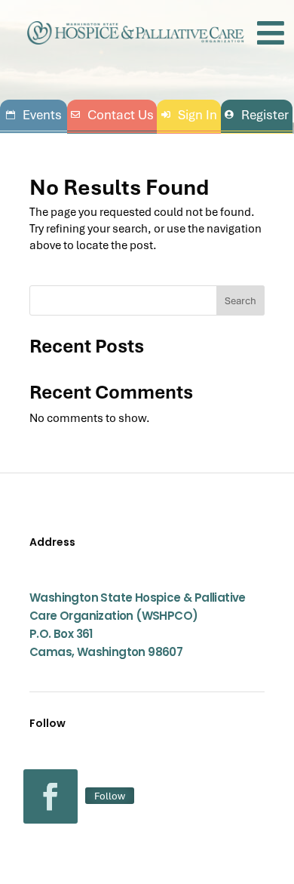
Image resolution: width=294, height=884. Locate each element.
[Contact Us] (112, 115)
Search (240, 300)
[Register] (256, 115)
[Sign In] (189, 115)
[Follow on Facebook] (50, 796)
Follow (109, 795)
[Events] (33, 115)
